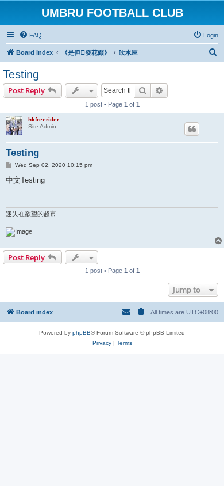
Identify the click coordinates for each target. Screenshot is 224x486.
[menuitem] (30, 35)
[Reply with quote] (191, 129)
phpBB (81, 332)
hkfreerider (43, 119)
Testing (21, 74)
